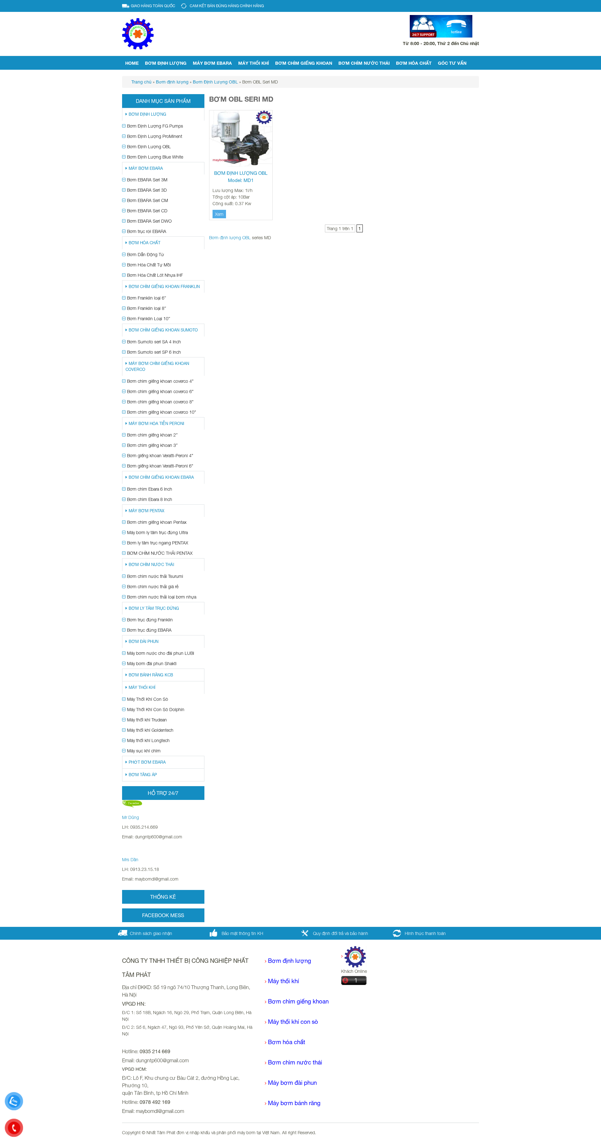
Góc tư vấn (452, 63)
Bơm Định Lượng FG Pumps (155, 126)
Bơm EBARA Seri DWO (149, 221)
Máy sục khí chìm (144, 750)
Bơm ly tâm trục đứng (154, 608)
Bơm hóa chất (286, 1041)
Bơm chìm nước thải (364, 63)
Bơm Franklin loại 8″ (146, 308)
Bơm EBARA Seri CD (147, 210)
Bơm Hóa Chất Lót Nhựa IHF (155, 275)
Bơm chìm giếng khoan (303, 63)
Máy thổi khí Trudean (147, 719)
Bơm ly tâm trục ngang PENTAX (157, 542)
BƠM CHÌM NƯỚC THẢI (151, 564)
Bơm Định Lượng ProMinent (154, 136)
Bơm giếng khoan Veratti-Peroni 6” (160, 465)
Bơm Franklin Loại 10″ (148, 318)
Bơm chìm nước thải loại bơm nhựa (161, 596)
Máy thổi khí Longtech (148, 740)
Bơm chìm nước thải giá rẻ (152, 586)
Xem (219, 214)
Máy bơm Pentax (146, 510)
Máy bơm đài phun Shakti (152, 663)
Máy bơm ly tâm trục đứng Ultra (157, 532)
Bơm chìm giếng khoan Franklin (164, 286)
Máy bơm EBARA (212, 63)
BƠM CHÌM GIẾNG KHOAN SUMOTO (163, 330)
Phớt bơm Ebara (147, 762)
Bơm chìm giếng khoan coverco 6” (160, 391)
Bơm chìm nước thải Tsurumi (155, 576)
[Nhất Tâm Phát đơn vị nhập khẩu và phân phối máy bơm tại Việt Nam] (138, 33)
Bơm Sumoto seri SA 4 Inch (154, 341)
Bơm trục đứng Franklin (150, 619)
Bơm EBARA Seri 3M (147, 179)
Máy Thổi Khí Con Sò (147, 699)
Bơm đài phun (143, 641)
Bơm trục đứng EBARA (149, 630)
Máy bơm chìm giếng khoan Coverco (157, 366)
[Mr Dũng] (132, 803)
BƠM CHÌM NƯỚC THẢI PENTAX (160, 553)
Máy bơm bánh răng (294, 1102)
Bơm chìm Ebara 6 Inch (149, 489)
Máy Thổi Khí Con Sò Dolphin (155, 709)
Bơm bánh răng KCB (151, 675)
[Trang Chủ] (353, 956)
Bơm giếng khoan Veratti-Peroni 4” (160, 455)
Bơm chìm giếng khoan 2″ (152, 434)
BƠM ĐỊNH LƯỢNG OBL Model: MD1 (240, 176)
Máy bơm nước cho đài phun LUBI (160, 653)
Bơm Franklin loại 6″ (146, 298)
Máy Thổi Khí (253, 63)
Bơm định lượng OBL (230, 237)
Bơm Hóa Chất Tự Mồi (149, 264)
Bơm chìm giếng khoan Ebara (161, 477)
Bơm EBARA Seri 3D (147, 190)
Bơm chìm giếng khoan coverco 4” (160, 381)
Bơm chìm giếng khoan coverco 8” (160, 401)
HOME (132, 63)
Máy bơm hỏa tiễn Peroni (156, 423)
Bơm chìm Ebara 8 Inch (149, 499)
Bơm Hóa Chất (414, 63)
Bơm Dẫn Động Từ (145, 254)
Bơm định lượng (166, 63)
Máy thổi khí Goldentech (150, 730)
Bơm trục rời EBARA (146, 231)
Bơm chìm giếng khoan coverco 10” (161, 412)
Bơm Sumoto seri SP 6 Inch (154, 352)
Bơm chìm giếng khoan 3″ (152, 445)
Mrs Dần (130, 859)
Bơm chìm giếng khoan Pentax (157, 522)
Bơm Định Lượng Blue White (155, 156)
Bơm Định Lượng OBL (149, 146)
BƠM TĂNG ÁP (143, 774)
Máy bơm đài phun (292, 1082)
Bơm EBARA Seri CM (147, 200)
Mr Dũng (130, 817)
